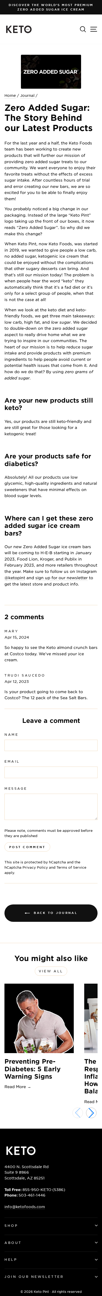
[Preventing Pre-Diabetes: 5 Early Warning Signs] (39, 1018)
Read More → (17, 1086)
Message (15, 788)
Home (10, 95)
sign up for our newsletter (61, 577)
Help (10, 1259)
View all (51, 971)
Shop (11, 1225)
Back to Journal (54, 912)
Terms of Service (71, 867)
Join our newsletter (34, 1276)
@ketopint (14, 577)
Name (11, 734)
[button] (91, 1113)
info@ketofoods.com (24, 1206)
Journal (27, 95)
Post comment (27, 847)
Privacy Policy (35, 867)
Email (12, 761)
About (13, 1242)
